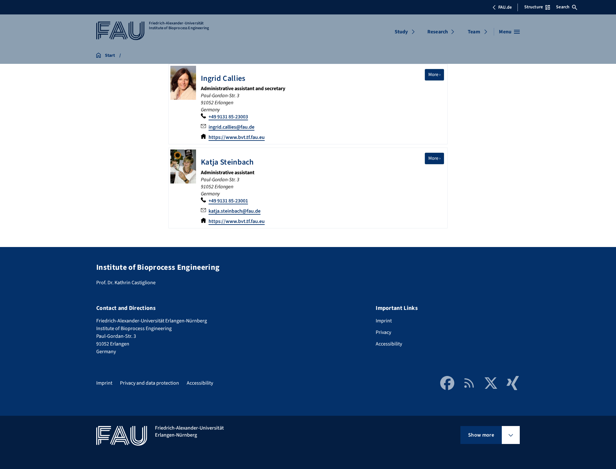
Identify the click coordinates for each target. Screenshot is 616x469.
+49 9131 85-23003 (228, 116)
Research (437, 31)
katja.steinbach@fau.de (235, 211)
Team (474, 31)
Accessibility (389, 343)
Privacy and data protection (149, 383)
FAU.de (505, 7)
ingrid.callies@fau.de (231, 127)
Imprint (384, 320)
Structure (533, 7)
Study (401, 31)
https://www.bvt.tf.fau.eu (237, 137)
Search (562, 7)
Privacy (383, 332)
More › (436, 74)
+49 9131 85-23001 (228, 200)
